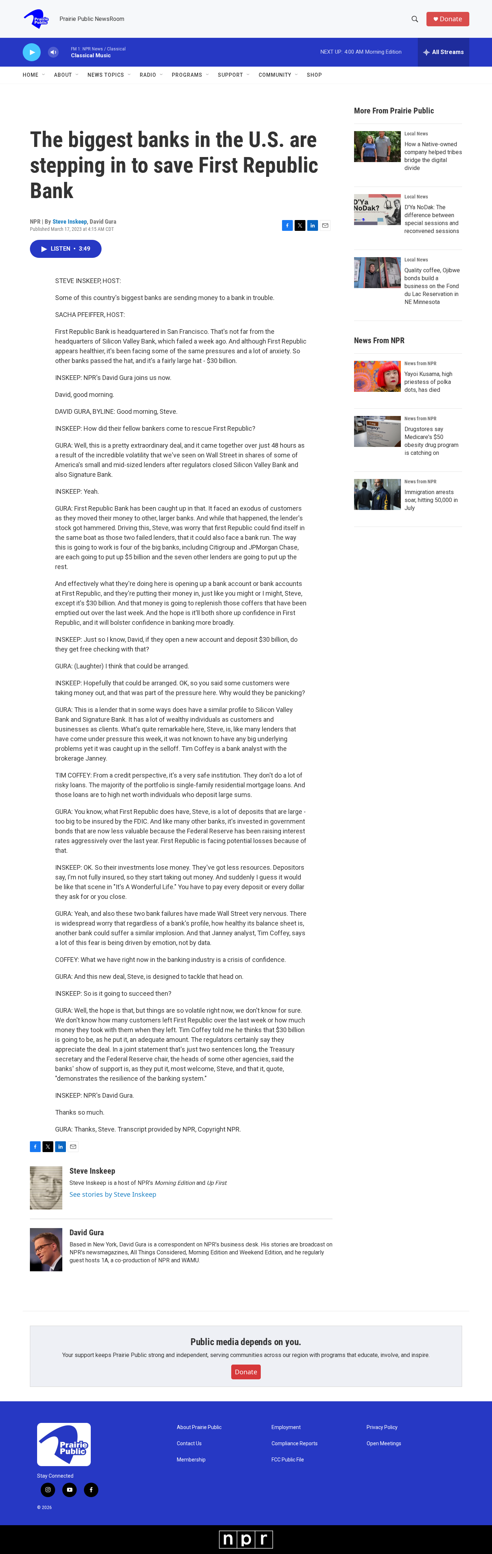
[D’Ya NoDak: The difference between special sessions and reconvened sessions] (377, 209)
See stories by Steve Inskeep (113, 1194)
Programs (187, 75)
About (63, 75)
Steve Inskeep (70, 221)
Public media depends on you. (246, 1341)
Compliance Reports (295, 1443)
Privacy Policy (382, 1427)
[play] (31, 52)
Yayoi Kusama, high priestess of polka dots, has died (428, 382)
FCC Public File (288, 1460)
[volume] (53, 52)
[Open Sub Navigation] (44, 75)
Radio (148, 75)
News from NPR (420, 363)
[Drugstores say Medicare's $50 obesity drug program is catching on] (377, 431)
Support (230, 75)
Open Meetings (384, 1443)
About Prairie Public (199, 1427)
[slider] (65, 52)
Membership (191, 1460)
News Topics (106, 75)
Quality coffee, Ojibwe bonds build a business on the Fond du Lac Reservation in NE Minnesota (432, 286)
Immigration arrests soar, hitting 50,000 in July (431, 500)
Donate (451, 19)
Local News (416, 133)
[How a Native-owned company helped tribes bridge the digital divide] (377, 146)
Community (275, 75)
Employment (286, 1427)
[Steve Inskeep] (46, 1188)
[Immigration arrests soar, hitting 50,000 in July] (377, 494)
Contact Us (189, 1443)
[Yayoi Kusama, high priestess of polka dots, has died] (377, 376)
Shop (314, 75)
